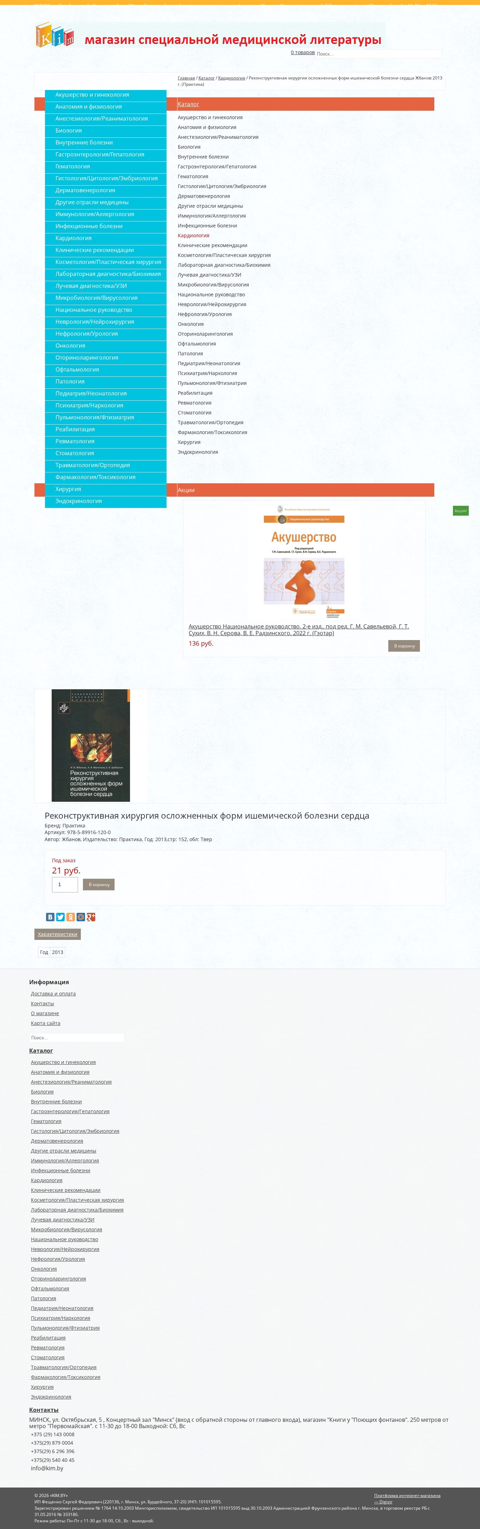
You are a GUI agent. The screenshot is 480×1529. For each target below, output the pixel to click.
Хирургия (189, 442)
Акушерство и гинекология (210, 117)
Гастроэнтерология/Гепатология (217, 166)
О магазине (45, 1013)
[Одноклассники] (70, 917)
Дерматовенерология (204, 196)
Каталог (207, 78)
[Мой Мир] (81, 917)
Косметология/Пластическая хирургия (224, 255)
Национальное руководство (211, 294)
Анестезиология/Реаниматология (218, 137)
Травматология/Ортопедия (211, 422)
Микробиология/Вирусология (213, 285)
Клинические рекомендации (212, 245)
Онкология (191, 324)
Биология (189, 147)
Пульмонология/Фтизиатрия (212, 383)
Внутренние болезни (203, 157)
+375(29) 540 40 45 (52, 1460)
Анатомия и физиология (207, 127)
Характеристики (57, 934)
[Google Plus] (91, 917)
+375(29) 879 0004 (52, 1442)
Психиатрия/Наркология (207, 373)
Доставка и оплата (53, 993)
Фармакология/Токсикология (212, 432)
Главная (186, 78)
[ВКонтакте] (50, 917)
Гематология (193, 176)
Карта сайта (45, 1023)
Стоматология (195, 412)
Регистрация (428, 25)
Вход (406, 25)
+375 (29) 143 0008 (52, 1434)
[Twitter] (60, 917)
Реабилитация (195, 393)
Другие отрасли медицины (210, 206)
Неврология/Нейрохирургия (212, 304)
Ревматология (195, 403)
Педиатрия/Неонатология (209, 363)
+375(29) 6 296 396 (52, 1451)
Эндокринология (198, 452)
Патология (190, 353)
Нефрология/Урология (205, 314)
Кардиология (231, 78)
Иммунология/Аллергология (212, 216)
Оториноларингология (205, 334)
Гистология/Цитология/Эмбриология (222, 186)
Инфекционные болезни (207, 225)
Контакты (42, 1003)
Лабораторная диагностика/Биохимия (224, 265)
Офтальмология (197, 344)
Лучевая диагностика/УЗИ (209, 275)
